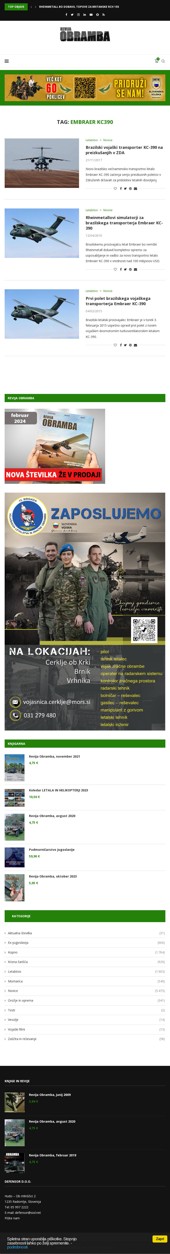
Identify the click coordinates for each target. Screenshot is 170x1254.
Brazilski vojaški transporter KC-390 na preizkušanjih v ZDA (124, 150)
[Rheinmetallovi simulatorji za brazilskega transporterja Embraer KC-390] (42, 233)
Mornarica (86, 981)
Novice (107, 140)
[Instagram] (78, 15)
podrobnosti (17, 1247)
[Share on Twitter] (125, 188)
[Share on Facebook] (121, 188)
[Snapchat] (97, 15)
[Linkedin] (84, 15)
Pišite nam (12, 1218)
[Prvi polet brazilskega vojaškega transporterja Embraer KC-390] (42, 314)
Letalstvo (92, 140)
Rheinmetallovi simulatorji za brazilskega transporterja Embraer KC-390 (124, 223)
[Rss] (103, 15)
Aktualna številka (86, 933)
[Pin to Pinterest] (130, 188)
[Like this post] (115, 188)
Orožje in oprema (86, 1000)
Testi (86, 1010)
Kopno (86, 952)
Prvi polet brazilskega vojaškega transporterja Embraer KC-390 (118, 301)
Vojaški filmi (86, 1029)
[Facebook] (66, 15)
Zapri (160, 1239)
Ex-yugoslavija (86, 942)
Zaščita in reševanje (86, 1039)
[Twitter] (72, 15)
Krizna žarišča (86, 962)
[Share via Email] (135, 188)
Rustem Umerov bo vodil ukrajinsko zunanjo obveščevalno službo (90, 7)
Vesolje (86, 1020)
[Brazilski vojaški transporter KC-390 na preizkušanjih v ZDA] (42, 163)
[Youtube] (91, 15)
